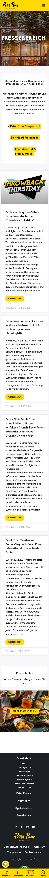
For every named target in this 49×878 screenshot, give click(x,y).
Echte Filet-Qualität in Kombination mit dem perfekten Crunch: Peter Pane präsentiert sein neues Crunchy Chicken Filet (24, 427)
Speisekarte (18, 876)
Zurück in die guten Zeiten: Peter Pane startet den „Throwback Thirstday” (22, 216)
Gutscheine (24, 771)
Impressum (39, 846)
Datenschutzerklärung (16, 846)
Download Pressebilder (25, 137)
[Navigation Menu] (44, 5)
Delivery (43, 876)
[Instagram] (27, 827)
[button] (5, 864)
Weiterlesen (14, 298)
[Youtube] (33, 827)
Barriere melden (33, 852)
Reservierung (30, 876)
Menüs (24, 763)
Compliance (14, 852)
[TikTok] (16, 827)
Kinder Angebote (25, 779)
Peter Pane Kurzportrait (25, 126)
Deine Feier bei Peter (24, 783)
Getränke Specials (24, 775)
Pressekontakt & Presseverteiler (25, 151)
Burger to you (24, 787)
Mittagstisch (25, 767)
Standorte (6, 876)
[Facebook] (22, 827)
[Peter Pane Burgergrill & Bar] (10, 5)
